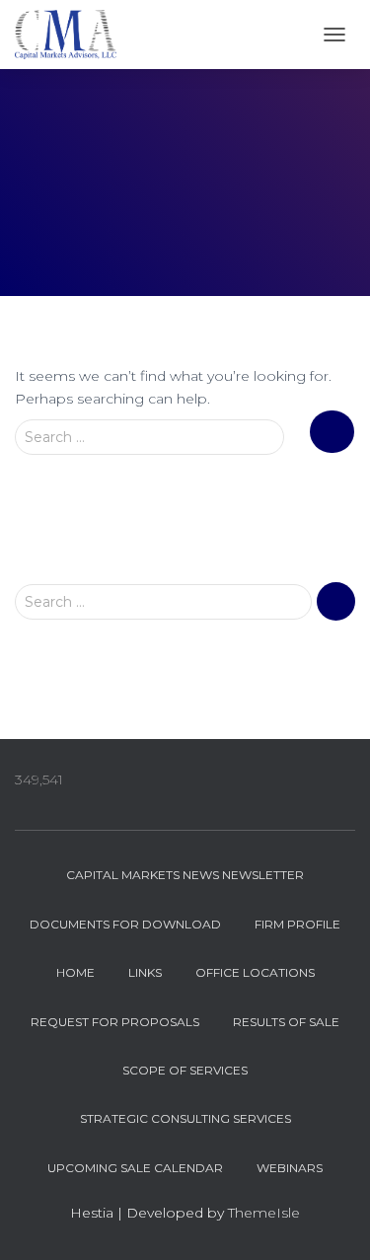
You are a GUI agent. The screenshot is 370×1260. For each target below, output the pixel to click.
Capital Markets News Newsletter (185, 874)
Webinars (290, 1167)
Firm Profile (297, 924)
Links (145, 972)
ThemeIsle (264, 1213)
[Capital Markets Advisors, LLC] (73, 34)
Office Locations (255, 972)
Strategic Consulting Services (185, 1118)
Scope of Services (185, 1070)
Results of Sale (286, 1021)
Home (75, 972)
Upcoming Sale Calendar (135, 1167)
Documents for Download (125, 924)
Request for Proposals (115, 1021)
